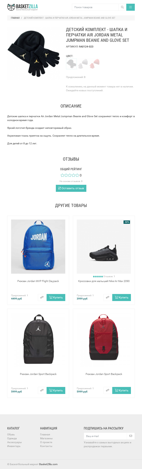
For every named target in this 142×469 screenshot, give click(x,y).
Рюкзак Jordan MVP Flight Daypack (38, 281)
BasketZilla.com (48, 464)
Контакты (46, 446)
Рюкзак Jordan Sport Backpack (38, 374)
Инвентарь (14, 446)
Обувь (11, 434)
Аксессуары (14, 442)
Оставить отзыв (72, 188)
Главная (45, 434)
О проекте (46, 442)
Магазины (46, 438)
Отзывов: (109, 276)
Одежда (12, 438)
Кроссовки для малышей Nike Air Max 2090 (104, 281)
